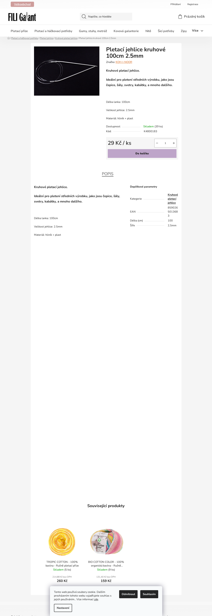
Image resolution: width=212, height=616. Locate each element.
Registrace (192, 4)
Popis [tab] (107, 173)
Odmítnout (128, 594)
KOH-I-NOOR (124, 62)
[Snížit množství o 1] (157, 143)
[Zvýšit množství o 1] (173, 143)
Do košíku (142, 153)
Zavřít (125, 165)
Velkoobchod (22, 4)
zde (96, 599)
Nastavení (63, 608)
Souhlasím (149, 594)
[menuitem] (19, 31)
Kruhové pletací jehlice (173, 199)
